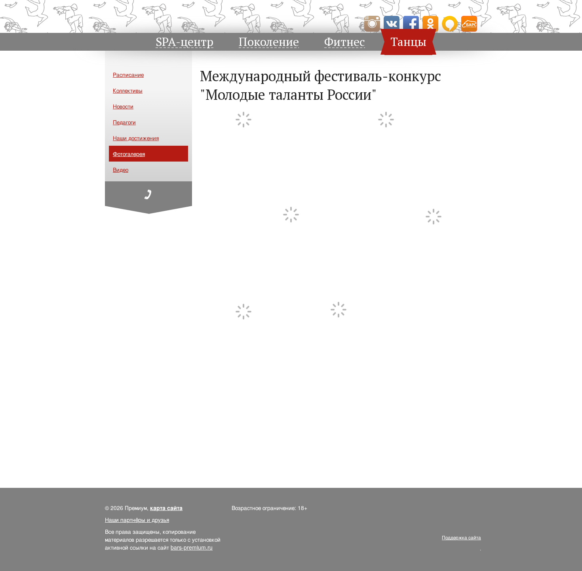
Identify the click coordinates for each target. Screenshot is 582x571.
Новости (123, 106)
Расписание (128, 74)
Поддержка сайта (461, 537)
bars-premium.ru (192, 547)
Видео (120, 169)
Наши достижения (136, 138)
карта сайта (166, 508)
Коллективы (128, 90)
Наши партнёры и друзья (137, 519)
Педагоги (124, 122)
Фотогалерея (129, 154)
